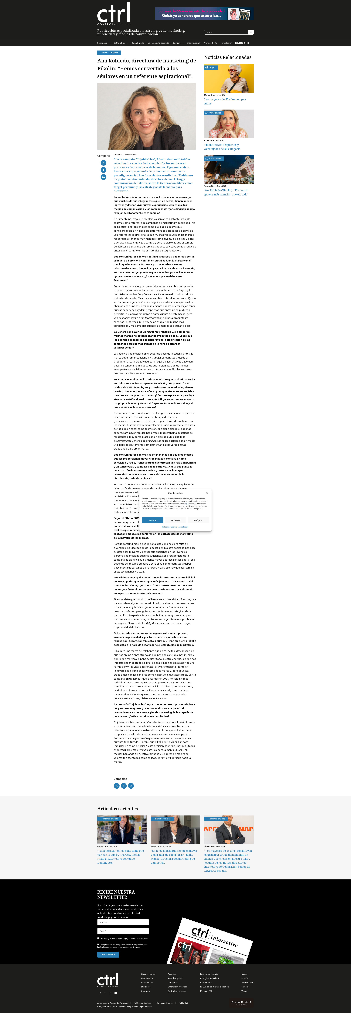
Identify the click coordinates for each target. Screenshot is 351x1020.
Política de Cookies (169, 527)
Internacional (206, 982)
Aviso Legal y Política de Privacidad (112, 1003)
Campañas (172, 982)
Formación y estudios (210, 974)
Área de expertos (175, 978)
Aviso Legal (183, 527)
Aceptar (153, 520)
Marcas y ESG (206, 991)
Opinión (244, 978)
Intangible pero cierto (210, 978)
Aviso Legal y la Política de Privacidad (133, 938)
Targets (244, 986)
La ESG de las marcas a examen (214, 986)
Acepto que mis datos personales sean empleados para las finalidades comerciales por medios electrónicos (122, 945)
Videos (244, 991)
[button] (207, 493)
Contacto (145, 991)
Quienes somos (148, 974)
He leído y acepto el (124, 938)
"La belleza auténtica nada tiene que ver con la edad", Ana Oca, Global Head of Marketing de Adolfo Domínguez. (120, 856)
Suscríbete (146, 986)
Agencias (172, 974)
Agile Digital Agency (143, 1006)
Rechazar (175, 520)
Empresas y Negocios (177, 986)
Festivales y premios (177, 991)
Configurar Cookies (164, 1003)
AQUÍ (186, 504)
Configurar (198, 520)
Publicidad (183, 1003)
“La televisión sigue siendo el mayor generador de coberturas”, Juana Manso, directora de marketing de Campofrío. (174, 856)
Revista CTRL (147, 982)
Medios (244, 974)
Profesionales (247, 982)
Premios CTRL (147, 978)
